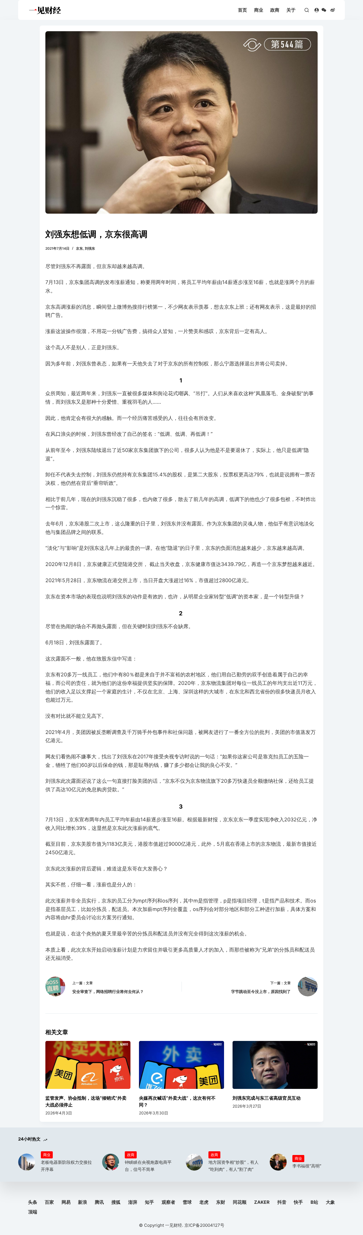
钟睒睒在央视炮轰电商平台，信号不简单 (148, 1166)
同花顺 (239, 1202)
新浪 (82, 1202)
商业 (258, 10)
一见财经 (173, 1225)
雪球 (187, 1202)
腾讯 (99, 1202)
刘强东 (90, 248)
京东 (79, 248)
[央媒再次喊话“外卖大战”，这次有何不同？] (181, 1065)
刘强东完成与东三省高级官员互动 (267, 1098)
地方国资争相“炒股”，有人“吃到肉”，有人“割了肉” (233, 1166)
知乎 (149, 1202)
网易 (66, 1202)
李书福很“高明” (306, 1166)
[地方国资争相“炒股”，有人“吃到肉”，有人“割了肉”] (194, 1162)
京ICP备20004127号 (204, 1225)
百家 (49, 1202)
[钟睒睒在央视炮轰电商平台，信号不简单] (110, 1162)
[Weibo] (332, 10)
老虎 (203, 1202)
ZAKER (262, 1202)
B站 (314, 1202)
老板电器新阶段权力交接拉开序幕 (66, 1166)
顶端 (32, 1212)
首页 (242, 10)
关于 (291, 10)
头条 (32, 1202)
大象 (330, 1202)
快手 (298, 1202)
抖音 (281, 1202)
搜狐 (116, 1202)
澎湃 (132, 1202)
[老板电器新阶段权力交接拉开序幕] (26, 1162)
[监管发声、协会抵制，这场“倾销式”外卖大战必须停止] (87, 1065)
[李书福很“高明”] (278, 1162)
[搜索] (307, 10)
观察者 (168, 1202)
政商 (274, 10)
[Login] (317, 10)
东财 (220, 1202)
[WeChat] (324, 10)
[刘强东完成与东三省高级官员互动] (275, 1065)
